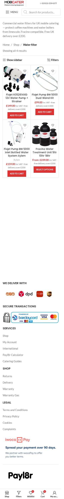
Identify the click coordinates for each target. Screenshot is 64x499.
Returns (7, 376)
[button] (16, 115)
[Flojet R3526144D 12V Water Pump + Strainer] (17, 79)
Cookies (7, 422)
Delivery (8, 382)
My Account (10, 342)
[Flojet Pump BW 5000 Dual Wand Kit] (45, 79)
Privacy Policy (11, 416)
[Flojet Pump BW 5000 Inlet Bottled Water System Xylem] (17, 133)
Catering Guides (12, 361)
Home (6, 44)
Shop (16, 44)
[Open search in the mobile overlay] (41, 12)
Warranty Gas (11, 395)
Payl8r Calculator (13, 354)
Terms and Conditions (15, 409)
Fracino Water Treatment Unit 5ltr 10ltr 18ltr (45, 152)
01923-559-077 (49, 3)
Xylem (17, 159)
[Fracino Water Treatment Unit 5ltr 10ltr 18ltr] (45, 133)
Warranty (8, 388)
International (10, 348)
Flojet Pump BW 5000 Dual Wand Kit (45, 96)
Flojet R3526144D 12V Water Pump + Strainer (17, 98)
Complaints (9, 429)
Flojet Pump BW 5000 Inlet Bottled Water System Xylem (17, 152)
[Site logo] (14, 3)
